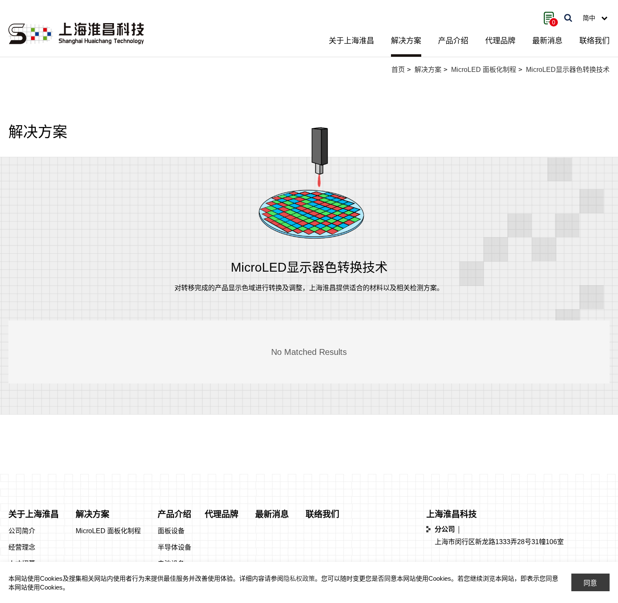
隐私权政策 (299, 578)
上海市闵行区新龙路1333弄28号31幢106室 (499, 541)
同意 (590, 583)
